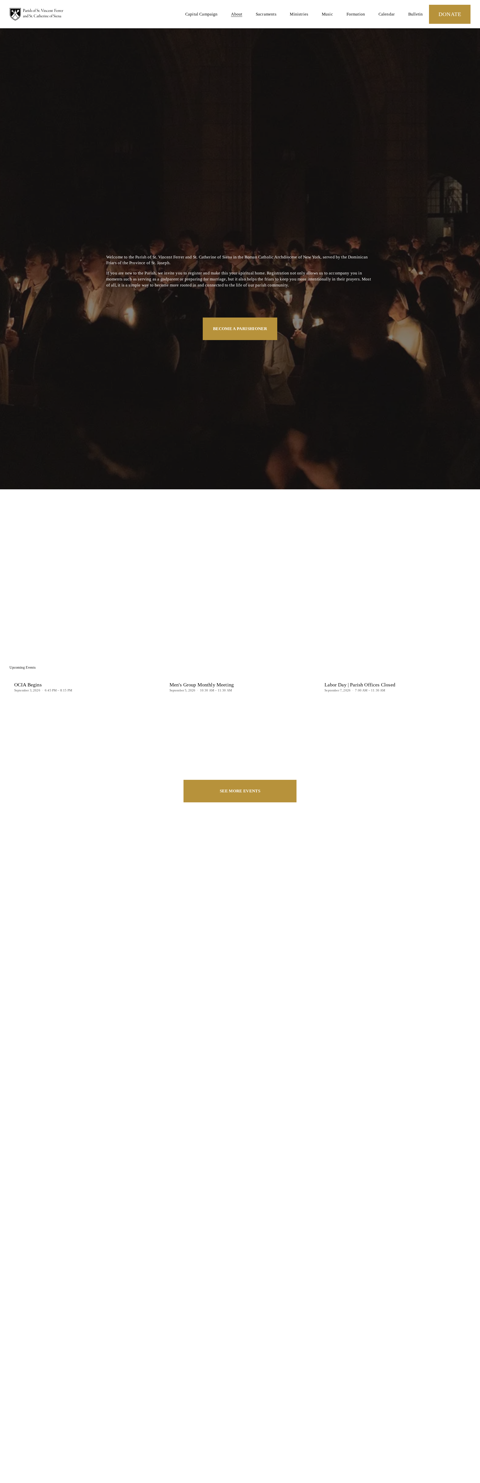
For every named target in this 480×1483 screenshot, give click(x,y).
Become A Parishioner (240, 328)
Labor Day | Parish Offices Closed (359, 684)
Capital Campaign (201, 14)
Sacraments (266, 14)
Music (327, 14)
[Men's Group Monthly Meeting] (243, 676)
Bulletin (415, 14)
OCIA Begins (28, 684)
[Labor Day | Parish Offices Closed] (397, 676)
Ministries (299, 14)
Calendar (386, 14)
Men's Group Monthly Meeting (202, 684)
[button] (462, 668)
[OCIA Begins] (87, 676)
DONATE (449, 14)
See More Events (240, 791)
